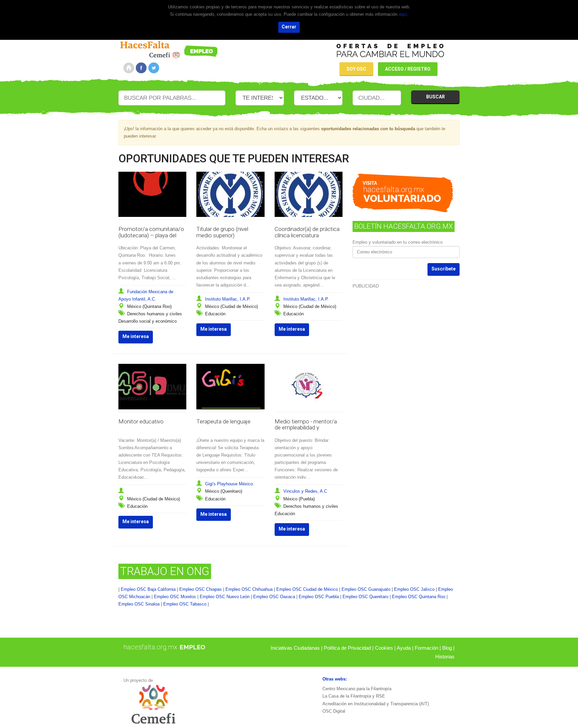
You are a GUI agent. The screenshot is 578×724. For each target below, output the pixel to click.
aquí (403, 14)
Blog (447, 648)
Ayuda (404, 648)
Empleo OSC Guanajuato (366, 589)
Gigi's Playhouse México (229, 483)
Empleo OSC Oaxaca (274, 596)
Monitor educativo (141, 421)
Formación (426, 648)
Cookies (384, 648)
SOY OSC (356, 69)
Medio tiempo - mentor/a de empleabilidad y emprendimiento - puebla (306, 427)
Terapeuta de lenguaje (223, 421)
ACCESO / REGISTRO (407, 69)
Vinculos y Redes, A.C (305, 491)
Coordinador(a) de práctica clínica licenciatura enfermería (307, 235)
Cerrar (289, 26)
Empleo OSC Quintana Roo (418, 596)
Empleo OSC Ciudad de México (307, 589)
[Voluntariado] (168, 48)
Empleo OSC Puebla (319, 596)
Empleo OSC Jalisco (414, 589)
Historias (445, 656)
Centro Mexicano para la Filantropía (356, 688)
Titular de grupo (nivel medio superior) (222, 232)
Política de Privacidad (347, 648)
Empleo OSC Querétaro (365, 596)
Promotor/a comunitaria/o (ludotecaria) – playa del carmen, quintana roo (151, 235)
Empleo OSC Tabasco (184, 604)
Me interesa (135, 336)
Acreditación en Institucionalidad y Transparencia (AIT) (375, 703)
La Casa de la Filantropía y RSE (353, 696)
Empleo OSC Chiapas (200, 589)
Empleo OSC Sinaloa (139, 604)
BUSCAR (435, 96)
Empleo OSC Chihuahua (249, 589)
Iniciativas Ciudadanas (295, 648)
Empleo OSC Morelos (175, 596)
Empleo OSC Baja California (148, 589)
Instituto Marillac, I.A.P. (228, 299)
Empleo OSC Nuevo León (225, 596)
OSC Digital (333, 711)
